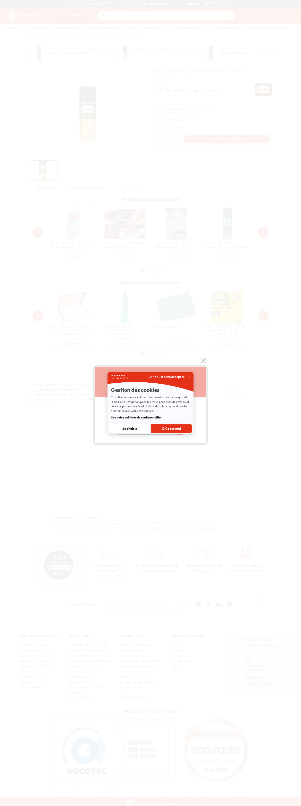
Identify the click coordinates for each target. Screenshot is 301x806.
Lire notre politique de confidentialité (136, 417)
